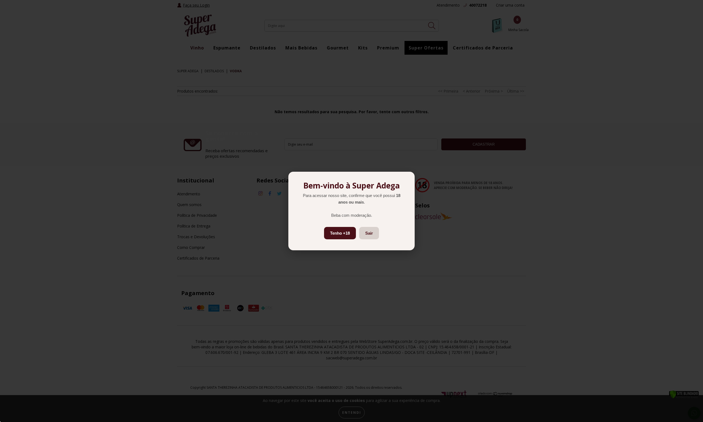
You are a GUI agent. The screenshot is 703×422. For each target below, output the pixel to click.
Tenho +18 (340, 233)
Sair (369, 233)
